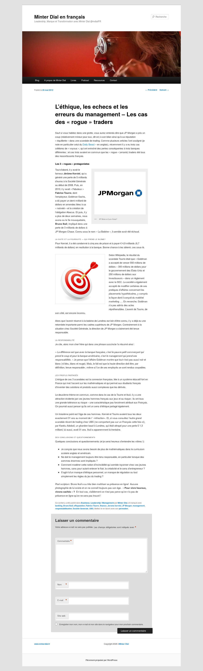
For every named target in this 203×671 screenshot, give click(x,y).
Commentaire (64, 541)
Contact (113, 80)
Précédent (151, 89)
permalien (123, 508)
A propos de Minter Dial (55, 80)
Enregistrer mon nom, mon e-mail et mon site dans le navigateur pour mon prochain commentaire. (101, 624)
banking (58, 505)
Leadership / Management (102, 502)
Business (85, 502)
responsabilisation (63, 508)
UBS (91, 508)
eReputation (79, 505)
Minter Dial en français (59, 16)
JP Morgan (127, 505)
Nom (62, 584)
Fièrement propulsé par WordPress (101, 660)
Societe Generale (80, 508)
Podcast (85, 80)
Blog (37, 80)
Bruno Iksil (68, 505)
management (139, 505)
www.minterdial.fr (42, 643)
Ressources (99, 80)
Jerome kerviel (114, 505)
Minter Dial (122, 502)
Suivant (164, 89)
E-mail (62, 600)
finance (103, 505)
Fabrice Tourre (92, 505)
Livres (73, 80)
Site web (61, 615)
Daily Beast (89, 144)
